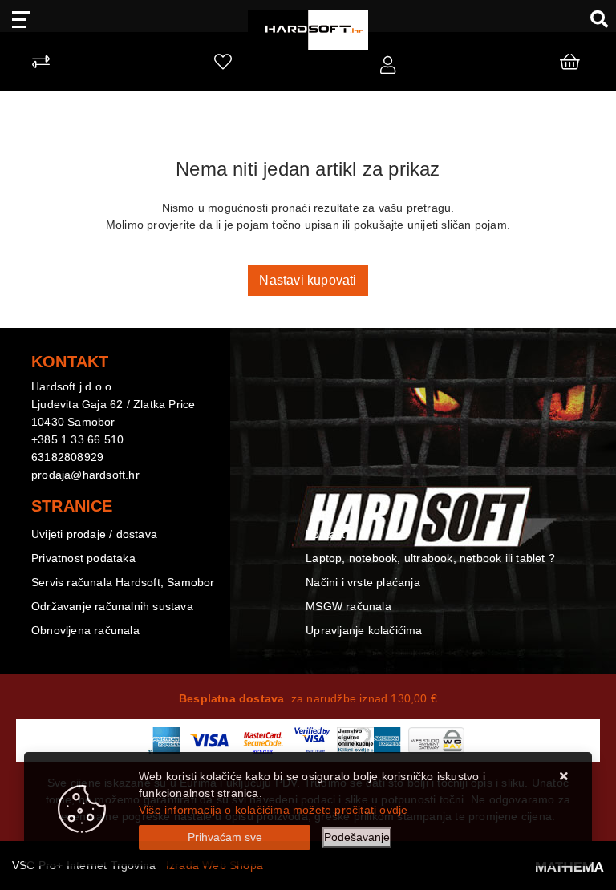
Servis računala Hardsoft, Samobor (123, 582)
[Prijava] (387, 66)
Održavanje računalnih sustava (112, 606)
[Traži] (593, 18)
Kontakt (325, 534)
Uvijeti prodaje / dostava (94, 534)
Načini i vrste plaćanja (363, 582)
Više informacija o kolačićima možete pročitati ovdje (273, 809)
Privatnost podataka (83, 558)
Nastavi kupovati (307, 280)
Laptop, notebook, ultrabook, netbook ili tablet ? (430, 558)
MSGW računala (348, 606)
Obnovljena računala (85, 630)
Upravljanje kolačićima (364, 630)
